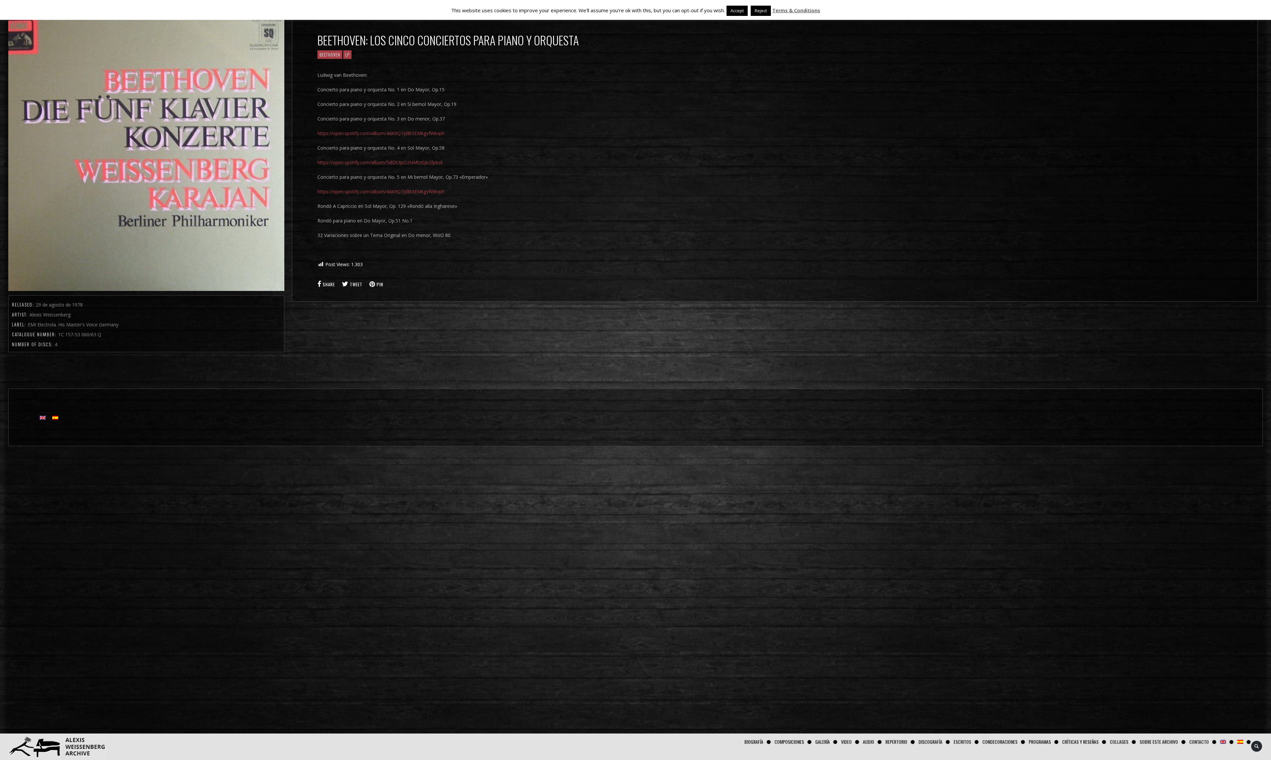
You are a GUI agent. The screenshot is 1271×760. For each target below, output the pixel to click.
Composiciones (789, 741)
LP (347, 54)
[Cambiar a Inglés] (1223, 741)
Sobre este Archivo (1159, 741)
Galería (822, 741)
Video (846, 741)
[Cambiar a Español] (55, 417)
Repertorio (896, 741)
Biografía (753, 741)
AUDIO (868, 741)
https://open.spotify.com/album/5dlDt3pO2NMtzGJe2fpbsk (380, 162)
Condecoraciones (999, 741)
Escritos (962, 741)
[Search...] (1257, 746)
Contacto (1199, 741)
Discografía (930, 741)
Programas (1040, 741)
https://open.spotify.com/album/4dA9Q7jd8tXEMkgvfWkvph (381, 133)
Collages (1119, 741)
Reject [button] (761, 11)
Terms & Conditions (796, 10)
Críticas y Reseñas (1080, 741)
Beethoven (329, 54)
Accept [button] (737, 11)
